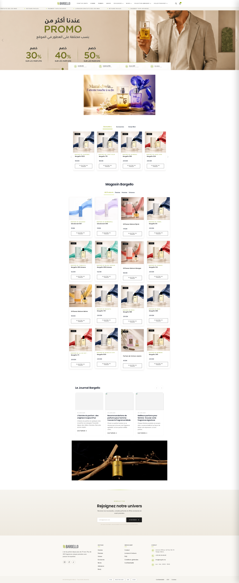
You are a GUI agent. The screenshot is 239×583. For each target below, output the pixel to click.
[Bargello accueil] (63, 3)
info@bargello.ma (160, 559)
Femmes (100, 3)
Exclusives (118, 3)
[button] (236, 40)
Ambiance (101, 566)
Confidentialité (129, 563)
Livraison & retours (130, 553)
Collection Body (160, 3)
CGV (168, 579)
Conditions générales (131, 559)
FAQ (126, 556)
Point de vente (82, 3)
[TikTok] (73, 562)
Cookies (174, 579)
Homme (92, 3)
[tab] (107, 126)
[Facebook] (69, 562)
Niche (128, 3)
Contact (127, 550)
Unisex (108, 3)
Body (99, 569)
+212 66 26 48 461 (160, 555)
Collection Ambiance (142, 3)
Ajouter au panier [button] (83, 166)
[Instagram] (64, 562)
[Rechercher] (176, 3)
